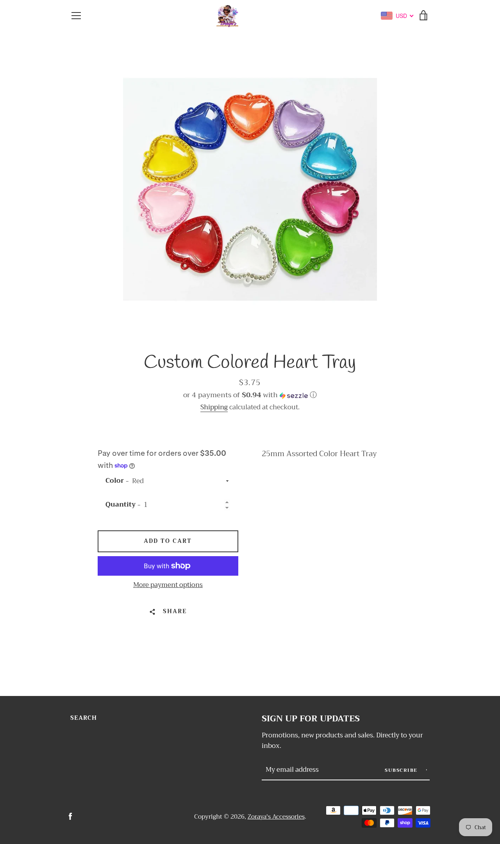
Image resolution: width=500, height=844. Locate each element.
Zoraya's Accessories (276, 817)
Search (83, 718)
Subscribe (402, 770)
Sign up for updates (311, 719)
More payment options (168, 585)
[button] (250, 395)
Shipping (214, 407)
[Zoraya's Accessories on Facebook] (70, 816)
